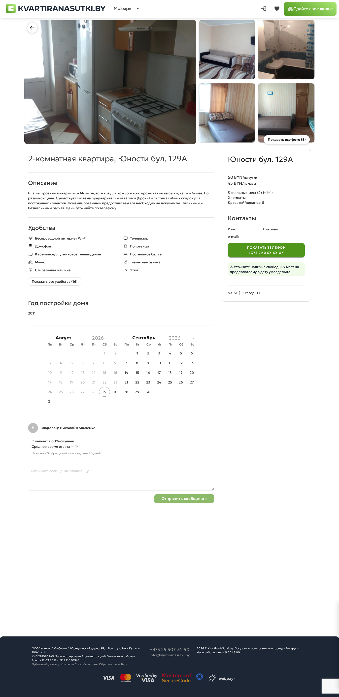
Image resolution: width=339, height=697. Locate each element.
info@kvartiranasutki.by (170, 655)
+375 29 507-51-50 (169, 649)
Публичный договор (46, 664)
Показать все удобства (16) (54, 281)
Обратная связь (109, 664)
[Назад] (32, 28)
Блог (124, 664)
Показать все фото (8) (287, 139)
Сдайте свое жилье (313, 8)
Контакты (67, 664)
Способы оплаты (86, 664)
